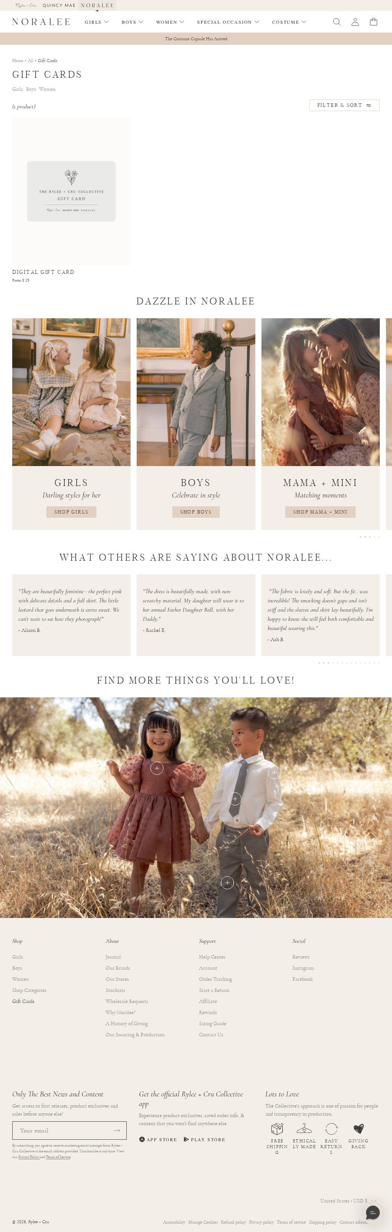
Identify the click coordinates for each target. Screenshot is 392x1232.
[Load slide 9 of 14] (356, 663)
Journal (113, 957)
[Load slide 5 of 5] (379, 537)
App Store (162, 1139)
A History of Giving (127, 1023)
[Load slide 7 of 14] (347, 663)
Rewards (208, 1012)
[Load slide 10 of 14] (360, 663)
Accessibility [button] (174, 1222)
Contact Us (211, 1034)
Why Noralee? (121, 1012)
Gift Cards (23, 1001)
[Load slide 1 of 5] (360, 537)
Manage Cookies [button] (203, 1222)
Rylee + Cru (38, 1222)
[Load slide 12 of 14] (370, 663)
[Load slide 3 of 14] (328, 663)
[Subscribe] (117, 1130)
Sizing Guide (212, 1023)
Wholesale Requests (127, 1001)
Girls (17, 957)
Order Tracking (215, 979)
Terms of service (291, 1222)
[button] (97, 21)
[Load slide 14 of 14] (379, 663)
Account (208, 968)
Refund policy (233, 1222)
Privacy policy (261, 1222)
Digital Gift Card (43, 272)
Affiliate (208, 1001)
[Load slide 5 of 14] (337, 663)
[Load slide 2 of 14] (324, 663)
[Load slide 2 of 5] (365, 537)
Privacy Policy (29, 1157)
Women (20, 979)
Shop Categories (29, 990)
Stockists (115, 990)
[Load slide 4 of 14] (333, 663)
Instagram (303, 968)
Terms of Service (58, 1157)
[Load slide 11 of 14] (365, 663)
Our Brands (118, 968)
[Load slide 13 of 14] (374, 663)
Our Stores (117, 979)
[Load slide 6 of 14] (342, 663)
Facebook (302, 979)
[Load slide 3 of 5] (370, 537)
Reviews (301, 957)
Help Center (212, 957)
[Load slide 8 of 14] (351, 663)
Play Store (208, 1139)
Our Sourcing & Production (135, 1034)
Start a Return (214, 990)
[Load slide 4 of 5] (374, 537)
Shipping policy (322, 1222)
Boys (17, 968)
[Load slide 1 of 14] (319, 663)
